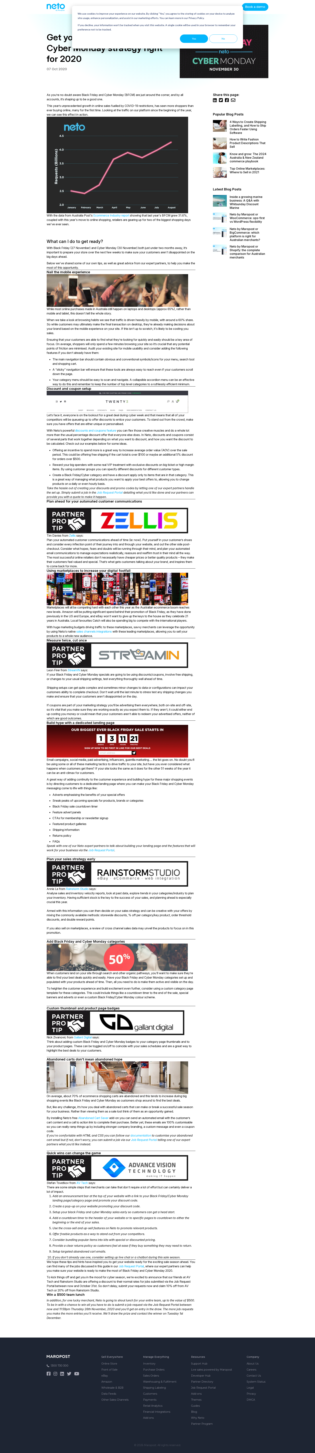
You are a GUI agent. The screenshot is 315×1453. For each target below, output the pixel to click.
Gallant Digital (83, 1037)
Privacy (251, 1393)
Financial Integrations (156, 1411)
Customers (150, 1393)
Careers (251, 1369)
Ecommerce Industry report (111, 215)
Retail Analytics (152, 1405)
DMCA (251, 1399)
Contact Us (254, 1375)
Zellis (72, 535)
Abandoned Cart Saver (93, 1118)
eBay (104, 1375)
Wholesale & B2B (112, 1387)
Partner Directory (202, 1381)
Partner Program (202, 1423)
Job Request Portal (110, 492)
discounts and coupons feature (95, 430)
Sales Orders (151, 1375)
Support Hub (199, 1363)
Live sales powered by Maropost (211, 1369)
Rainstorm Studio (77, 889)
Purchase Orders (153, 1369)
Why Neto (197, 1417)
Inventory (149, 1363)
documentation (141, 1135)
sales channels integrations (94, 631)
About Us (252, 1363)
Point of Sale (109, 1369)
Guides (195, 1405)
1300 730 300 (59, 1365)
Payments (149, 1399)
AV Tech (82, 1183)
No (223, 38)
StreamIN (74, 670)
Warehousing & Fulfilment (159, 1381)
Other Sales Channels (115, 1399)
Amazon (106, 1381)
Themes (196, 1399)
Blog (194, 1411)
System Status (256, 1381)
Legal (250, 1387)
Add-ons (148, 1417)
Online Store (109, 1363)
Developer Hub (201, 1375)
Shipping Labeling (154, 1387)
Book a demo (255, 7)
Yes (194, 38)
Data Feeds (108, 1393)
